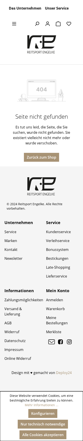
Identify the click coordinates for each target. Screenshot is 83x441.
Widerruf (11, 331)
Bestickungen (57, 258)
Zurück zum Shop (41, 157)
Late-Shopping (58, 267)
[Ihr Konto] (47, 23)
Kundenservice (58, 231)
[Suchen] (37, 23)
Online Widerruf (17, 358)
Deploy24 (64, 372)
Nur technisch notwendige (43, 424)
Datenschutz (14, 340)
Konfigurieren (42, 413)
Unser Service (57, 8)
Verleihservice (57, 240)
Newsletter (13, 258)
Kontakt (10, 249)
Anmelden (54, 299)
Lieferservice (56, 276)
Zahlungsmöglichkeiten (23, 299)
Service (10, 231)
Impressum (13, 349)
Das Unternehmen (25, 8)
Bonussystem (57, 249)
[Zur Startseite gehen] (41, 44)
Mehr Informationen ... (41, 405)
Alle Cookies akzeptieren (43, 434)
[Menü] (14, 23)
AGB (8, 323)
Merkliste (53, 331)
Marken (10, 240)
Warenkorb (55, 308)
